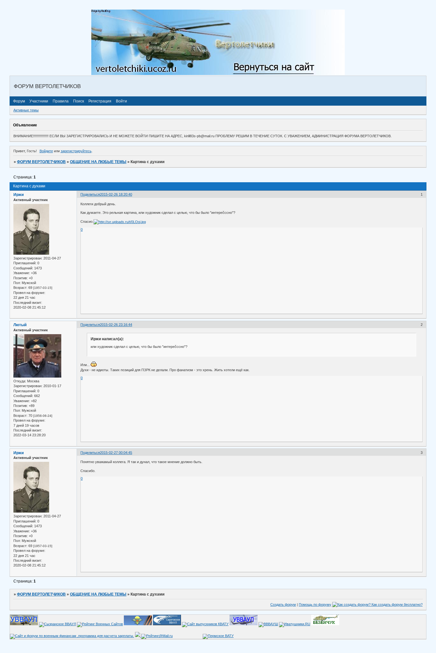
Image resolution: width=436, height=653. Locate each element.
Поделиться (90, 194)
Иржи (18, 194)
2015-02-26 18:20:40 (116, 194)
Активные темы (26, 110)
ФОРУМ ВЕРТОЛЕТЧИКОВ (41, 162)
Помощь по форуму (315, 604)
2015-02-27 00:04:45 (116, 452)
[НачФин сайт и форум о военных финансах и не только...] (72, 636)
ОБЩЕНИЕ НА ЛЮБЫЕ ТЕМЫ (98, 162)
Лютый (19, 325)
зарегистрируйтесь (76, 151)
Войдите (46, 151)
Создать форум (283, 604)
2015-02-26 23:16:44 (116, 324)
